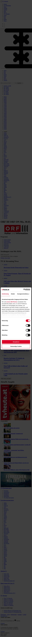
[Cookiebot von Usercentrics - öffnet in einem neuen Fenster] (23, 290)
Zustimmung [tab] (5, 294)
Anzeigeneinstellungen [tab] (23, 294)
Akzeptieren (16, 342)
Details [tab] (13, 294)
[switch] (28, 325)
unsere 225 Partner (11, 301)
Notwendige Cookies (16, 346)
